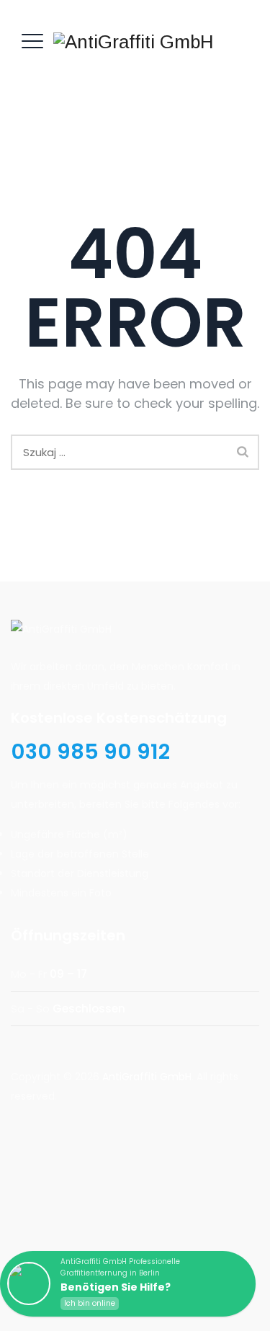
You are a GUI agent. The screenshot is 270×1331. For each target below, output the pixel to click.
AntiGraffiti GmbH (147, 1076)
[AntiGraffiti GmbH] (133, 41)
